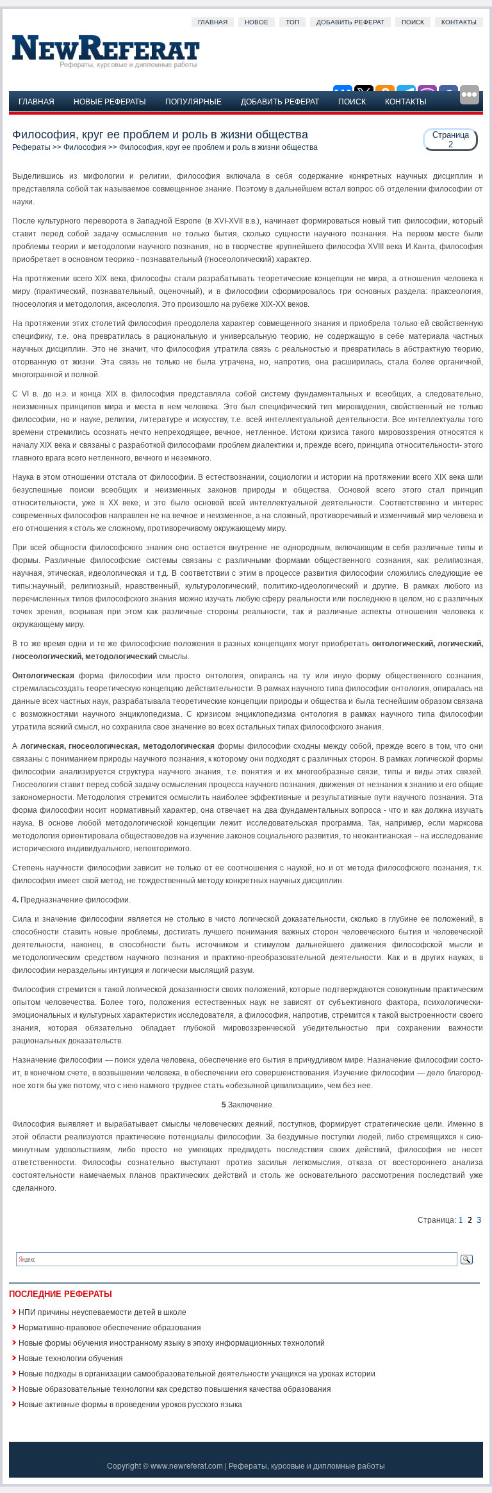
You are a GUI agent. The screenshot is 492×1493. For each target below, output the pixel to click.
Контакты (459, 22)
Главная (212, 22)
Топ (292, 22)
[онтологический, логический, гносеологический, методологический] (478, 1220)
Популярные (193, 100)
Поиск (413, 22)
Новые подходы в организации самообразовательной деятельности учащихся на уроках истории (197, 1372)
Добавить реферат (350, 22)
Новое (256, 22)
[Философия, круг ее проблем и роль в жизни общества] (460, 1220)
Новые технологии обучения (71, 1357)
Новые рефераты (110, 100)
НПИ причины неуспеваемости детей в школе (102, 1311)
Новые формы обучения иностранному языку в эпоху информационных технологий (172, 1342)
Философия (84, 147)
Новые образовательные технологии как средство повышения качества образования (175, 1388)
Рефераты (31, 147)
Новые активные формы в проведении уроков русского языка (130, 1403)
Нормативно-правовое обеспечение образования (110, 1326)
